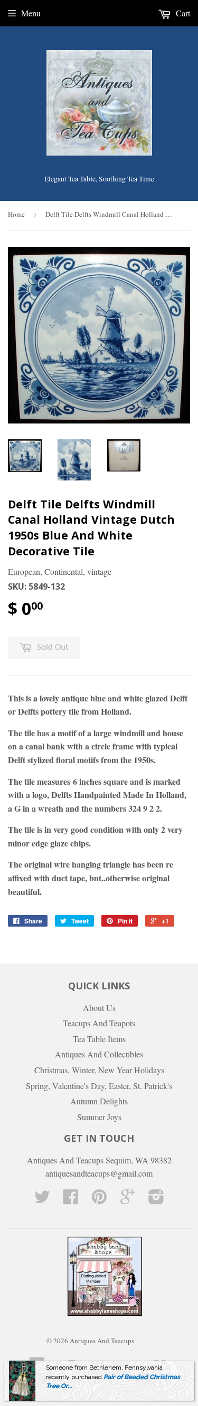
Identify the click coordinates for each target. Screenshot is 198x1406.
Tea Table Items (99, 1038)
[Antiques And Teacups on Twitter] (42, 1199)
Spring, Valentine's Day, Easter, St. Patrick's (99, 1085)
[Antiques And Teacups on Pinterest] (99, 1199)
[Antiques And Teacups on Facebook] (71, 1199)
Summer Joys (99, 1116)
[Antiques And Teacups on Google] (128, 1199)
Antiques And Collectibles (99, 1054)
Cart (182, 12)
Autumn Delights (99, 1100)
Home (16, 214)
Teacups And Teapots (99, 1022)
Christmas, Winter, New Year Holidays (99, 1069)
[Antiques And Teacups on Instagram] (156, 1199)
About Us (99, 1007)
